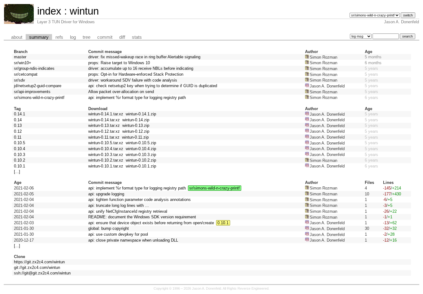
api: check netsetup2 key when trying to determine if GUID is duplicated (152, 85)
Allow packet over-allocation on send (121, 91)
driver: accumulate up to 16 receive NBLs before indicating (140, 68)
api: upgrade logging (106, 194)
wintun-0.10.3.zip (141, 154)
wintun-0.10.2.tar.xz (105, 160)
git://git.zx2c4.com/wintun (37, 267)
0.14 (18, 120)
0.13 (18, 125)
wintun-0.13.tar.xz (104, 125)
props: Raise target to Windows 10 (119, 62)
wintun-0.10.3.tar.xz (105, 154)
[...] (17, 171)
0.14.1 (19, 114)
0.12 (18, 131)
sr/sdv (19, 80)
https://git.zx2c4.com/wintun (39, 262)
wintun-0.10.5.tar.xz (105, 142)
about (16, 37)
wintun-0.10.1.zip (141, 166)
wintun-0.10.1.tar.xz (105, 166)
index (49, 11)
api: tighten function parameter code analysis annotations (139, 199)
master (20, 57)
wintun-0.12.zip (135, 131)
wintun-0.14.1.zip (141, 114)
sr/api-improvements (32, 91)
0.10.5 (19, 142)
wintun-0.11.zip (135, 137)
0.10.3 (19, 154)
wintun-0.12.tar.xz (104, 131)
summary (39, 37)
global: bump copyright (108, 228)
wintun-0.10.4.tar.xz (105, 148)
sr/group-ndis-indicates (34, 68)
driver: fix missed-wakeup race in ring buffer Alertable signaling (144, 57)
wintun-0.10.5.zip (141, 142)
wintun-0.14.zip (135, 120)
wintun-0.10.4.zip (141, 148)
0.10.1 (19, 166)
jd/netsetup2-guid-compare (37, 85)
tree (86, 37)
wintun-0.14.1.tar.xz (105, 114)
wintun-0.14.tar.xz (104, 120)
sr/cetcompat (25, 74)
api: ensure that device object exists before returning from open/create (151, 222)
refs (59, 37)
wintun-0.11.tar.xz (104, 137)
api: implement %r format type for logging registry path (137, 97)
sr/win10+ (22, 62)
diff (122, 37)
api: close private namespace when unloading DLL (133, 240)
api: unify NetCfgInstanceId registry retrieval (127, 211)
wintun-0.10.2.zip (141, 160)
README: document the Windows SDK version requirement (142, 217)
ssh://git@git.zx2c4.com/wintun (42, 273)
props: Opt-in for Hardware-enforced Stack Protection (135, 74)
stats (137, 37)
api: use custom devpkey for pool (118, 234)
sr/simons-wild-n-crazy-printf (39, 97)
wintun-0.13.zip (135, 125)
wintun (84, 11)
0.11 (17, 137)
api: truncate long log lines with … (118, 205)
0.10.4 (19, 148)
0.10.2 (19, 160)
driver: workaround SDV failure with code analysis (132, 80)
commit (104, 37)
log (73, 37)
